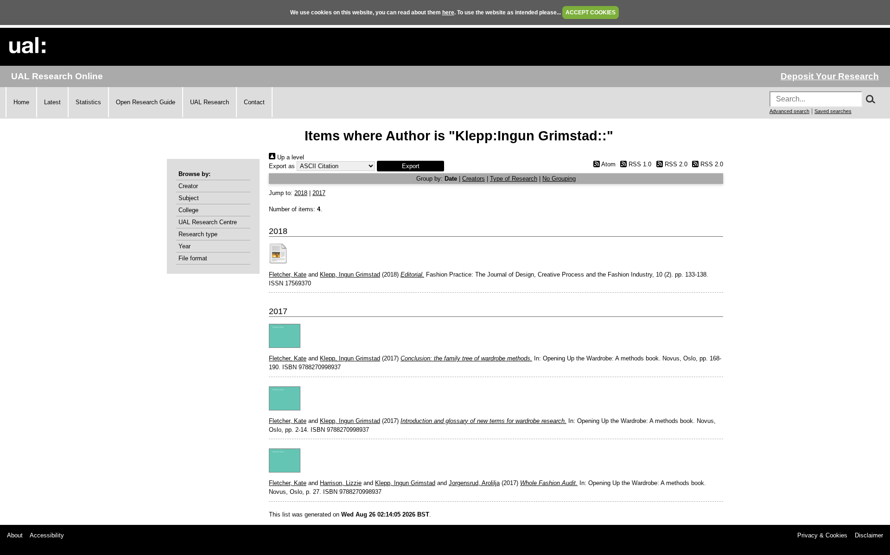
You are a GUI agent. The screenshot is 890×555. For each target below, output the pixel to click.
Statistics (88, 102)
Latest (52, 102)
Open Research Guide (145, 102)
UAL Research (209, 102)
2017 (318, 192)
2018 (300, 192)
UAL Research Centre (207, 222)
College (188, 210)
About (15, 535)
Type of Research (513, 178)
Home (21, 102)
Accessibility (47, 535)
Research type (197, 234)
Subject (188, 198)
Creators (473, 178)
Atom (607, 164)
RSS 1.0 (639, 164)
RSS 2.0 (675, 164)
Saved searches (833, 111)
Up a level (289, 157)
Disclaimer (869, 535)
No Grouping (559, 178)
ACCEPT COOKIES (591, 12)
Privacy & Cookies (822, 535)
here (448, 12)
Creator (188, 186)
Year (184, 246)
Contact (254, 102)
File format (192, 258)
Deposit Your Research (830, 76)
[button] (410, 166)
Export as (282, 166)
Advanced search (789, 111)
